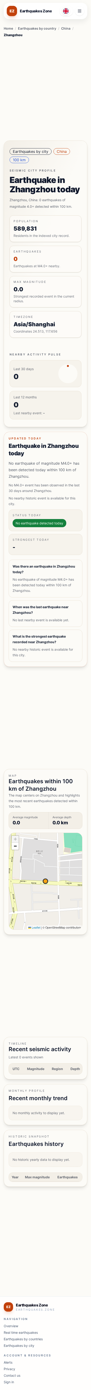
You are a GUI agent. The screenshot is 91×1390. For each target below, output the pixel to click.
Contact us (12, 1375)
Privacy (9, 1369)
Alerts (8, 1362)
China (65, 28)
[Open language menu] (66, 11)
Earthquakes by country (37, 28)
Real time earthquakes (21, 1332)
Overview (11, 1326)
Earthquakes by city (30, 151)
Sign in (9, 1382)
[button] (15, 839)
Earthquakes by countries (23, 1339)
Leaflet (35, 927)
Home (8, 28)
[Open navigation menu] (79, 11)
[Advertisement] (45, 87)
